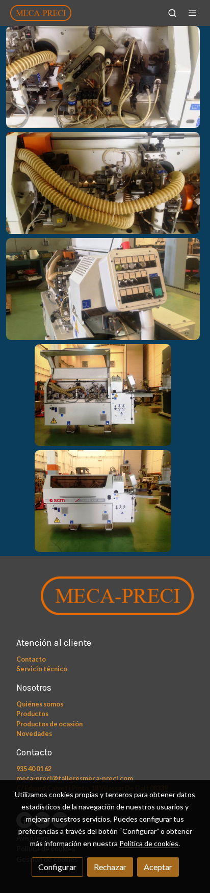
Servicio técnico (41, 669)
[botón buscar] (172, 12)
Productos (32, 714)
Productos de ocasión (49, 724)
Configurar (57, 867)
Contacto (31, 659)
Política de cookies (148, 843)
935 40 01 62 (33, 769)
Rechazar (110, 867)
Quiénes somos (39, 704)
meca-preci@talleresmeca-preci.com (74, 778)
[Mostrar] (103, 77)
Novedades (34, 733)
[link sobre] (105, 602)
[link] (40, 13)
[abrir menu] (192, 12)
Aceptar (158, 867)
